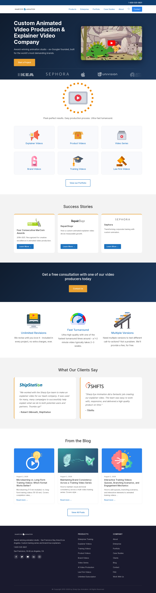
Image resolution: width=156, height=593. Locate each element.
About (121, 9)
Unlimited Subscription (87, 577)
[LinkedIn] (33, 557)
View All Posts (78, 512)
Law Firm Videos (84, 572)
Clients (115, 558)
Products (72, 9)
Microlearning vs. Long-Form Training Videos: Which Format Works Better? (31, 483)
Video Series (83, 563)
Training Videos (84, 549)
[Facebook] (16, 557)
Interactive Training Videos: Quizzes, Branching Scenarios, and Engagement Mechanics (121, 483)
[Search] (129, 9)
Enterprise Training (85, 539)
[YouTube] (28, 557)
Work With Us (118, 577)
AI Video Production (86, 567)
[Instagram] (39, 557)
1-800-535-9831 (135, 3)
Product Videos (84, 553)
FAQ (114, 572)
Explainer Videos (85, 544)
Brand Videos (83, 558)
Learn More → (25, 246)
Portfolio (96, 9)
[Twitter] (22, 557)
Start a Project (24, 62)
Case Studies (109, 9)
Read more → (22, 500)
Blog (115, 563)
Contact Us (78, 288)
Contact (137, 9)
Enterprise (84, 9)
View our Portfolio (78, 183)
